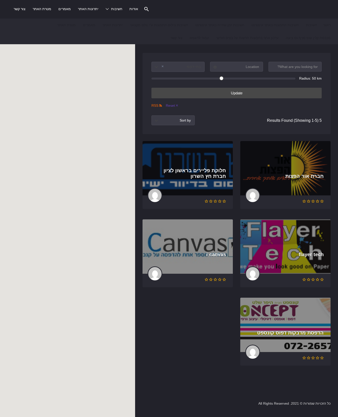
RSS (154, 105)
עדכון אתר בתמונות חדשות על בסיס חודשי (247, 38)
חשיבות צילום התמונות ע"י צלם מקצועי (159, 25)
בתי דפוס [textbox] (181, 66)
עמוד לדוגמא (199, 38)
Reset (170, 105)
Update (236, 93)
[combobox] (178, 67)
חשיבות (116, 9)
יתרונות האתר (88, 9)
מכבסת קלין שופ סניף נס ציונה (308, 38)
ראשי (327, 25)
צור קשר (19, 9)
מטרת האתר (42, 9)
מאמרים (64, 9)
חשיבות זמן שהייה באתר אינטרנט (219, 25)
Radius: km (310, 78)
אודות (133, 9)
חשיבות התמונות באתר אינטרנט (275, 25)
